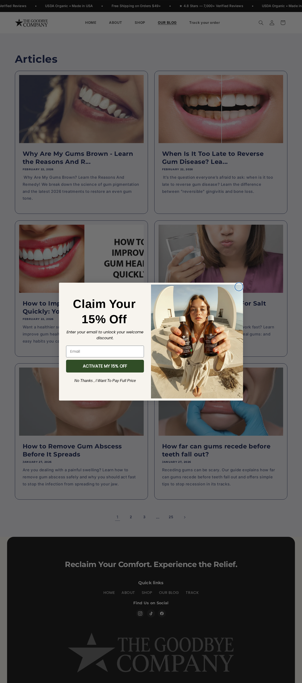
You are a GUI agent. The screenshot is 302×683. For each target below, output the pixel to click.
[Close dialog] (239, 287)
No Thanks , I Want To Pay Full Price (105, 381)
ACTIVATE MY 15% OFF (105, 366)
